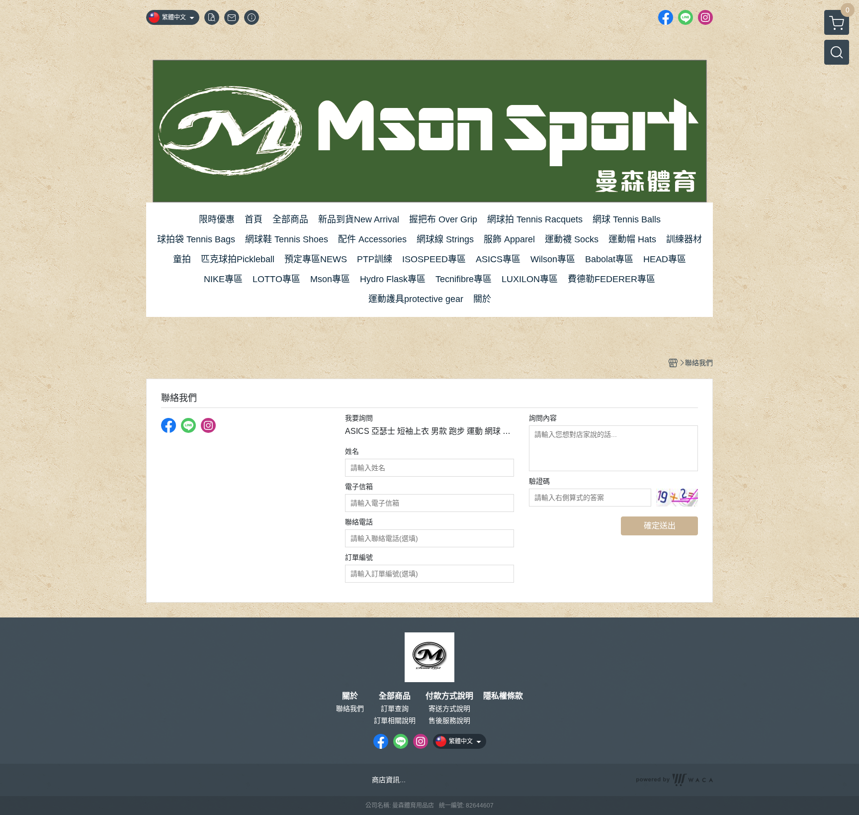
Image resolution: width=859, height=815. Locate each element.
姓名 (352, 451)
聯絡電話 (359, 522)
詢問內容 (543, 418)
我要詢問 (359, 418)
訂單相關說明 (395, 720)
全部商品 (395, 696)
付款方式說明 (449, 696)
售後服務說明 (449, 720)
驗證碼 (539, 481)
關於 (350, 696)
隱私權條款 (503, 696)
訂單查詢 (395, 708)
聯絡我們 (350, 708)
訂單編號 (359, 557)
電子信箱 (359, 487)
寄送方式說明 (449, 708)
